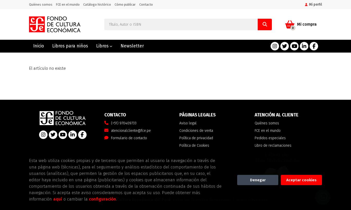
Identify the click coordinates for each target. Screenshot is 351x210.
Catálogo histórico (97, 4)
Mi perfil (315, 4)
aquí (57, 199)
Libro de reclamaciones (273, 145)
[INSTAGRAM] (275, 46)
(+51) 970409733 (123, 123)
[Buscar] (265, 24)
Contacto (146, 4)
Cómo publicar (125, 4)
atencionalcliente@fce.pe (131, 130)
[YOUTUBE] (294, 46)
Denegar (258, 180)
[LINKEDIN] (304, 46)
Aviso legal (188, 123)
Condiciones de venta (196, 130)
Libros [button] (103, 46)
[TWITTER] (284, 46)
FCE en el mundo (68, 4)
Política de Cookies (194, 145)
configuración (102, 199)
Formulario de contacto (129, 138)
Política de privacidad (196, 138)
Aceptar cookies (301, 180)
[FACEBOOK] (314, 46)
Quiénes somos (40, 4)
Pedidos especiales (270, 138)
